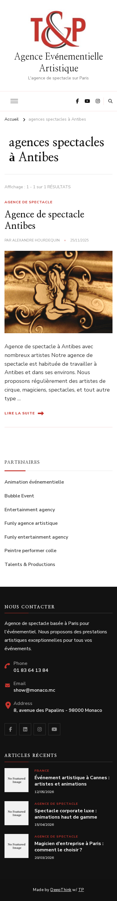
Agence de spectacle (28, 202)
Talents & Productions (29, 564)
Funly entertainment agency (36, 537)
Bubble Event (19, 496)
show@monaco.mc (34, 690)
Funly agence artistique (31, 523)
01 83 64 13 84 (31, 670)
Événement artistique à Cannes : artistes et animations (72, 781)
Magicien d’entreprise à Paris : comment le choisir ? (69, 847)
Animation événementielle (34, 482)
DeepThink (60, 890)
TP (81, 890)
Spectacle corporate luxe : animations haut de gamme (65, 814)
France (41, 770)
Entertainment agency (29, 509)
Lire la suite (19, 413)
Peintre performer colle (30, 550)
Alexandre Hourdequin (36, 240)
